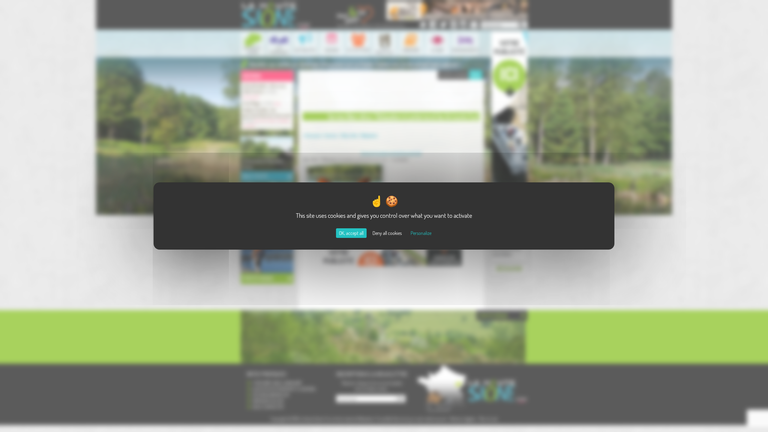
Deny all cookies (387, 233)
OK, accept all (351, 233)
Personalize (421, 233)
